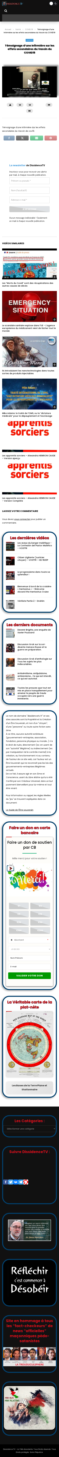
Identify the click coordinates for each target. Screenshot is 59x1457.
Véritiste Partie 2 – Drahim (30, 601)
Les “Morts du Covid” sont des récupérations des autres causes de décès (27, 284)
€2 (40, 905)
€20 (19, 922)
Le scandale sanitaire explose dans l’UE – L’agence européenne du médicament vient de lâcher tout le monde (29, 328)
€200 (40, 930)
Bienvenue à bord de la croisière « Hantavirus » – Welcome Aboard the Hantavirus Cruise (34, 589)
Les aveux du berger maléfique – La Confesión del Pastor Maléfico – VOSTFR (34, 545)
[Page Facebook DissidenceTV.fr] (5, 1182)
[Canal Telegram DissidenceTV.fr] (20, 1182)
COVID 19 (29, 29)
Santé (18, 29)
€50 (40, 922)
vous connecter (22, 519)
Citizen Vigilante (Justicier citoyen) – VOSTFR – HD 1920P (32, 559)
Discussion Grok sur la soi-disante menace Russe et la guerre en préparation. (32, 647)
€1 (19, 905)
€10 (40, 914)
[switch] (53, 3)
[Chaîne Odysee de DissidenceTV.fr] (25, 1182)
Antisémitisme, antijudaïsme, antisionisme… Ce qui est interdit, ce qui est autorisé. (34, 676)
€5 (18, 914)
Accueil (8, 29)
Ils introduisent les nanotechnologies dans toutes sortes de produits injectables (28, 372)
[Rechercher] (5, 10)
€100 (18, 930)
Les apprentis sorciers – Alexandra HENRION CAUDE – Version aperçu (28, 457)
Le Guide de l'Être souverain (19, 810)
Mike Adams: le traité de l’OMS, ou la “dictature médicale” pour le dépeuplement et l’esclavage (27, 414)
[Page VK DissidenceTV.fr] (15, 1182)
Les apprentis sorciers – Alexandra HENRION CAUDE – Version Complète (28, 499)
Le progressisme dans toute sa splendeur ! (33, 573)
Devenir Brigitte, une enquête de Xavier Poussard (34, 631)
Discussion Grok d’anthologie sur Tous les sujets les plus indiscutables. (34, 661)
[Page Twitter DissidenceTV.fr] (10, 1182)
